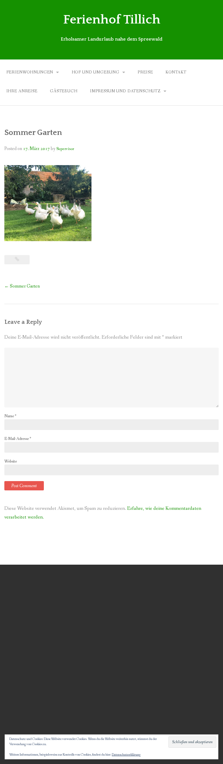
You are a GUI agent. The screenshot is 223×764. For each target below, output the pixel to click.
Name (10, 416)
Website (10, 461)
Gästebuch (64, 91)
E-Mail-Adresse (17, 438)
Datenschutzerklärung (126, 754)
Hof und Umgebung (95, 72)
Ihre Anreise (21, 91)
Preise (145, 72)
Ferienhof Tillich (111, 20)
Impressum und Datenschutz (125, 91)
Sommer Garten (22, 286)
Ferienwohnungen (29, 72)
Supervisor (65, 149)
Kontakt (176, 72)
